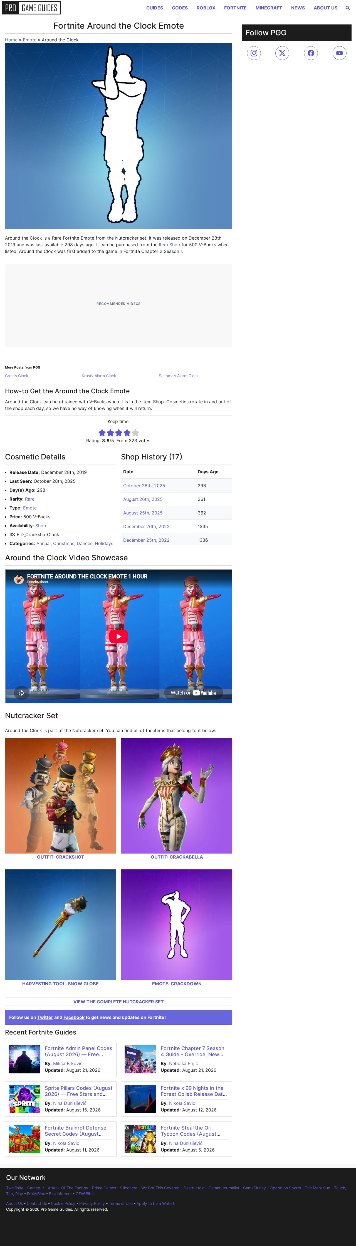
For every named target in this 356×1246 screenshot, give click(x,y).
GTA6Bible (85, 1193)
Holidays (104, 543)
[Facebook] (311, 53)
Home (11, 40)
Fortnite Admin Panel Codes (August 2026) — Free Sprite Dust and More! (78, 1054)
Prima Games (104, 1187)
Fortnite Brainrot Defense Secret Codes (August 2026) (76, 1134)
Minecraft (269, 8)
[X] (282, 53)
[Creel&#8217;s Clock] (43, 376)
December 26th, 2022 (146, 526)
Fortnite (235, 8)
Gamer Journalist (224, 1187)
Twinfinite (14, 1187)
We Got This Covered (160, 1187)
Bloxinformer (60, 1193)
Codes (180, 8)
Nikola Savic (182, 1103)
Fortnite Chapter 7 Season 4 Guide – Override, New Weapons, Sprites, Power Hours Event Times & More (193, 1057)
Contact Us (37, 1203)
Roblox (206, 8)
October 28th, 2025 (144, 485)
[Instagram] (254, 53)
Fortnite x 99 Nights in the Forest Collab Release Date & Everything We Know (193, 1094)
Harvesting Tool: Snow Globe (60, 983)
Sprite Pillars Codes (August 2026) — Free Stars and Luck (79, 1094)
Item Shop (169, 244)
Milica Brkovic (68, 1063)
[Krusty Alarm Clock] (120, 376)
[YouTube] (340, 53)
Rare (29, 499)
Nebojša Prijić (183, 1063)
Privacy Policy (92, 1203)
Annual (43, 543)
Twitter (45, 1017)
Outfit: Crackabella (177, 857)
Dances (84, 543)
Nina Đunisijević (69, 1103)
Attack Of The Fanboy (68, 1187)
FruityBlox (36, 1193)
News (298, 8)
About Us (325, 8)
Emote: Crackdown (177, 983)
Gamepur (35, 1187)
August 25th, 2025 (143, 513)
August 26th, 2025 (143, 499)
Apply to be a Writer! (155, 1203)
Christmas (63, 543)
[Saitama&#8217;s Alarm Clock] (197, 376)
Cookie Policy (63, 1203)
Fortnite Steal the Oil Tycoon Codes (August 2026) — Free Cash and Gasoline (189, 1137)
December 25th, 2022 (146, 540)
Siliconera (128, 1187)
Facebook (74, 1017)
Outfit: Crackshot (60, 857)
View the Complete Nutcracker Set (118, 1001)
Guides (154, 8)
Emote (29, 40)
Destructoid (194, 1187)
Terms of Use (121, 1203)
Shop (40, 525)
